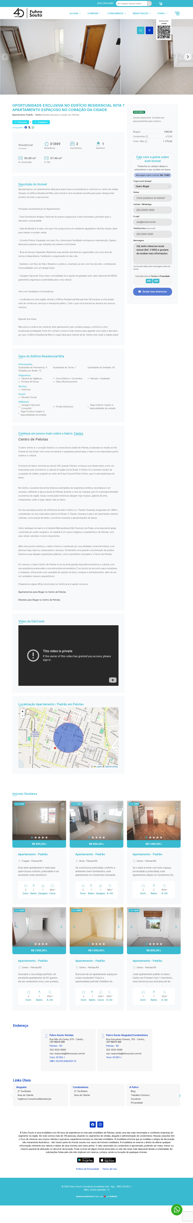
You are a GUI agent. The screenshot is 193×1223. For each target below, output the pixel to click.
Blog (133, 1091)
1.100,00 (168, 131)
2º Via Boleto (24, 1091)
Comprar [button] (93, 13)
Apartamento (18, 115)
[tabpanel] (96, 57)
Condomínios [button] (115, 13)
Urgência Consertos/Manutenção (34, 1099)
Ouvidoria (136, 1099)
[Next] (61, 820)
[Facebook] (93, 1124)
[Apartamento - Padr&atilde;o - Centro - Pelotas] (27, 13)
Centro (38, 115)
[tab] (140, 30)
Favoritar (22, 122)
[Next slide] (187, 57)
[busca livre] (149, 3)
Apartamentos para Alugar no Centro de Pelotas (42, 592)
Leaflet (99, 767)
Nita (61, 356)
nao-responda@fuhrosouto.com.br (67, 1053)
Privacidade (137, 1102)
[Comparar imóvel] (63, 809)
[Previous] (17, 820)
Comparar (42, 122)
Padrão (29, 115)
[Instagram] (100, 1124)
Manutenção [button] (141, 13)
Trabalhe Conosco (140, 1095)
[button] (160, 3)
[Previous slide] (5, 57)
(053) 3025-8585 (105, 3)
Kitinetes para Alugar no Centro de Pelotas (39, 600)
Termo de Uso (109, 1169)
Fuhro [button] (161, 13)
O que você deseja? (142, 181)
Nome (136, 192)
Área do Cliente (25, 1095)
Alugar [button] (74, 13)
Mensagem (138, 240)
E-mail (136, 216)
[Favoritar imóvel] (63, 804)
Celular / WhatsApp (142, 204)
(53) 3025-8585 (58, 1049)
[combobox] (152, 186)
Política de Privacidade (87, 1169)
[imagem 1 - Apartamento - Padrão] (39, 820)
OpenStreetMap (111, 767)
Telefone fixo (144, 228)
